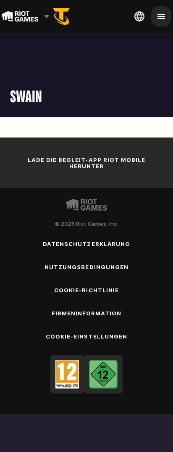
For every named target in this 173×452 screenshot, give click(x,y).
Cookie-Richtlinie (86, 290)
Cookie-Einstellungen (86, 336)
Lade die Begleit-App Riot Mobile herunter (86, 162)
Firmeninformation (87, 313)
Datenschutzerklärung (86, 244)
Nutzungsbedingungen (86, 267)
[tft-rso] (61, 16)
